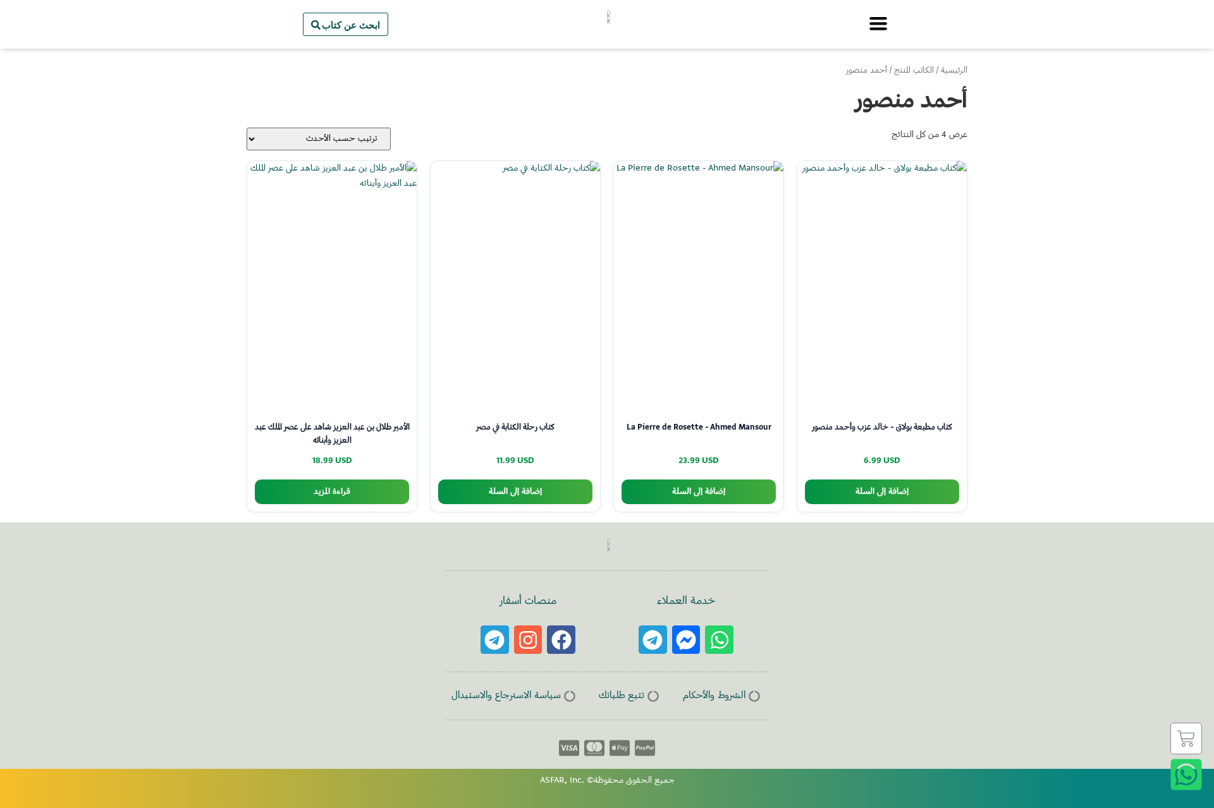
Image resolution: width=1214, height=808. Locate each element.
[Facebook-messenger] (686, 639)
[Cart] (1186, 738)
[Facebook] (561, 639)
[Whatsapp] (719, 639)
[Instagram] (528, 639)
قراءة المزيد (332, 492)
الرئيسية (954, 70)
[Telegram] (653, 639)
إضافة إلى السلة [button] (882, 492)
